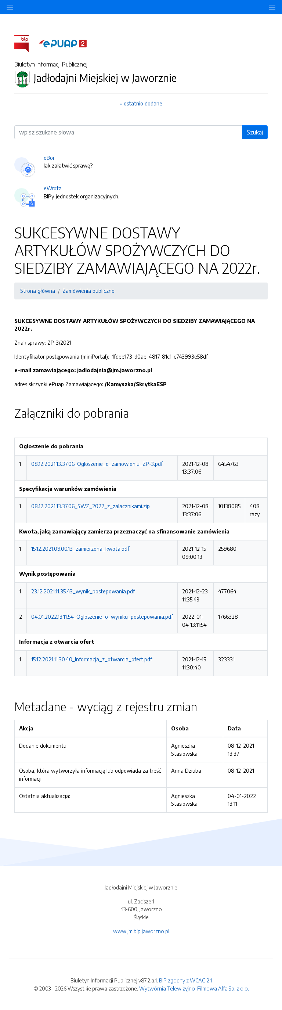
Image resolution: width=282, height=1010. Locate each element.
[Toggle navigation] (272, 7)
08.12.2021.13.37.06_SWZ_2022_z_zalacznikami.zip (90, 506)
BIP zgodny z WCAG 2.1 (185, 980)
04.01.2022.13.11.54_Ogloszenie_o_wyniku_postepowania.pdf (102, 616)
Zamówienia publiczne (88, 290)
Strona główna (37, 290)
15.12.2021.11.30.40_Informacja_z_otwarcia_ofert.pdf (91, 659)
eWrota (53, 188)
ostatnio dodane (143, 103)
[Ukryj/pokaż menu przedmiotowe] (10, 7)
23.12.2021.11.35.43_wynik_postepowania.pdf (83, 591)
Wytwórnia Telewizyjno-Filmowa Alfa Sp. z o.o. (194, 988)
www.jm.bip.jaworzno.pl (141, 931)
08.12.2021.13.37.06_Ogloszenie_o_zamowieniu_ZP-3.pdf (97, 463)
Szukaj (255, 132)
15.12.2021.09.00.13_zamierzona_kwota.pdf (80, 548)
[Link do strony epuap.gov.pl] (63, 43)
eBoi (49, 157)
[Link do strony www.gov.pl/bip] (25, 43)
